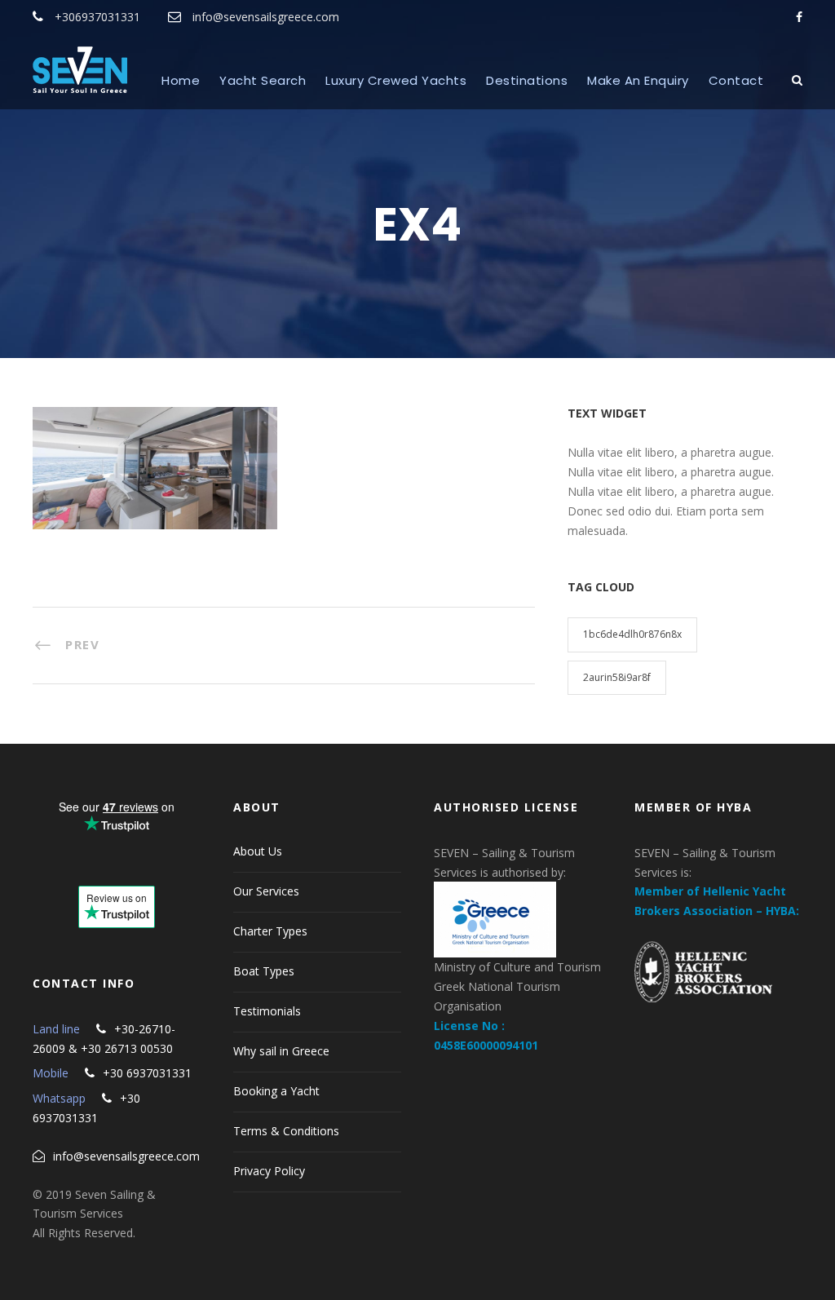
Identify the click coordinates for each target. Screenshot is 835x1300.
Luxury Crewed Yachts (395, 80)
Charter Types (270, 931)
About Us (257, 851)
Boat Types (263, 971)
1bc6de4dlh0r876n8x (632, 634)
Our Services (266, 891)
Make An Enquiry (638, 80)
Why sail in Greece (281, 1051)
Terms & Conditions (286, 1131)
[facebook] (799, 16)
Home (180, 80)
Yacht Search (262, 80)
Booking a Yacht (276, 1091)
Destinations (527, 80)
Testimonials (267, 1011)
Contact (736, 80)
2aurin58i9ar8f (617, 677)
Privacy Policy (269, 1170)
